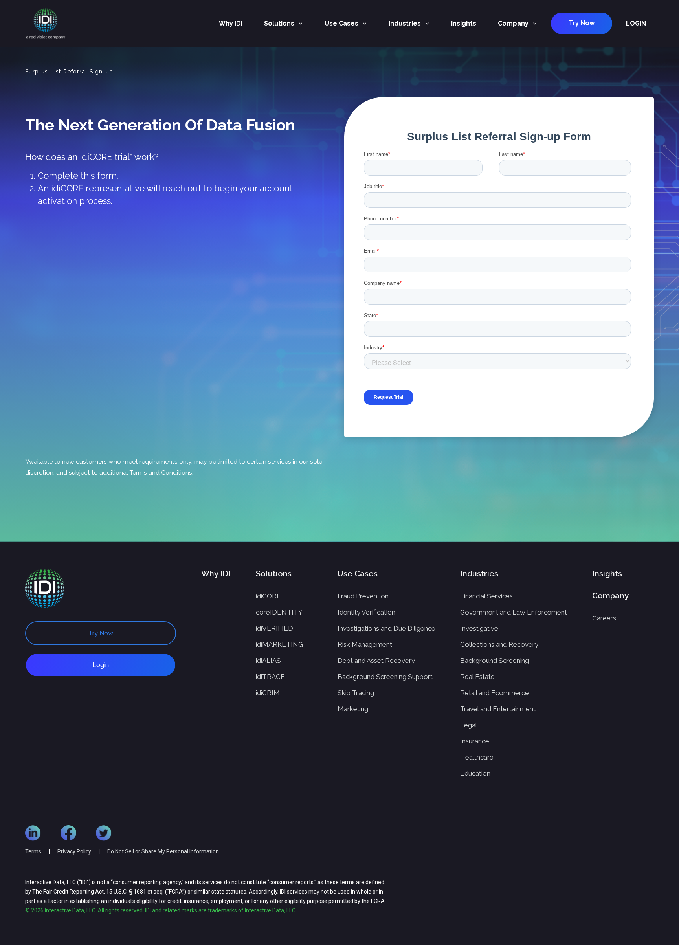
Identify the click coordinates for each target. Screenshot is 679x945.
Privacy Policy (74, 851)
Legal (468, 725)
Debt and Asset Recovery (376, 660)
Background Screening (494, 660)
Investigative (479, 628)
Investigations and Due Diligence (386, 628)
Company (513, 23)
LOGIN (636, 23)
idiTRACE (270, 677)
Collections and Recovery (499, 644)
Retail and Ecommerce (494, 693)
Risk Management (365, 644)
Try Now (582, 23)
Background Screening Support (385, 677)
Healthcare (477, 757)
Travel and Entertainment (498, 709)
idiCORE (268, 596)
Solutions (279, 23)
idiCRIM (268, 693)
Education (475, 773)
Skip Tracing (356, 693)
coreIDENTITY (279, 612)
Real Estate (477, 677)
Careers (604, 618)
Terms (33, 851)
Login (100, 665)
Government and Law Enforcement (513, 612)
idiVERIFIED (274, 628)
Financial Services (486, 596)
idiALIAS (268, 660)
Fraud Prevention (363, 596)
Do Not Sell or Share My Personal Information (163, 851)
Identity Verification (366, 612)
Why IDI (230, 23)
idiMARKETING (279, 644)
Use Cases (341, 23)
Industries (405, 23)
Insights (463, 23)
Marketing (353, 709)
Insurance (474, 741)
